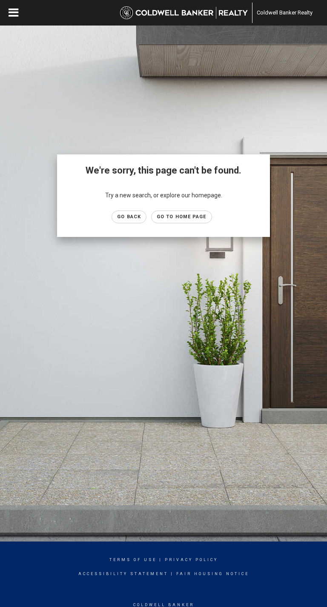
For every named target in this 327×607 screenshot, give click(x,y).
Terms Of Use (133, 560)
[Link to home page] (184, 13)
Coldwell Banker (163, 605)
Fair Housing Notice (212, 574)
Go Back (129, 216)
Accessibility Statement (123, 574)
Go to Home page (182, 216)
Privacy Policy (191, 560)
